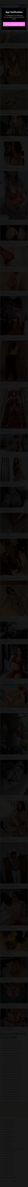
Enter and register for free (14, 24)
